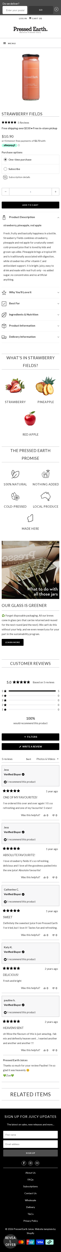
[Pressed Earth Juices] (30, 31)
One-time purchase (20, 159)
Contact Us (30, 1193)
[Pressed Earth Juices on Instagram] (30, 1163)
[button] (56, 10)
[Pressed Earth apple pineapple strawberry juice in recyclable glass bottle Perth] (30, 77)
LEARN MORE (12, 642)
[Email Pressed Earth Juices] (37, 1163)
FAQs (31, 1179)
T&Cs (30, 1213)
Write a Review (33, 747)
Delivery (30, 1207)
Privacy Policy (30, 1220)
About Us (30, 1172)
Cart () (36, 18)
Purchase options (12, 152)
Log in (23, 18)
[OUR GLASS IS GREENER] (30, 570)
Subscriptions (30, 1186)
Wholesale (30, 1200)
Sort (29, 759)
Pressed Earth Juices (24, 1229)
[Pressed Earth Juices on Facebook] (24, 1163)
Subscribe (14, 168)
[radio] (5, 159)
